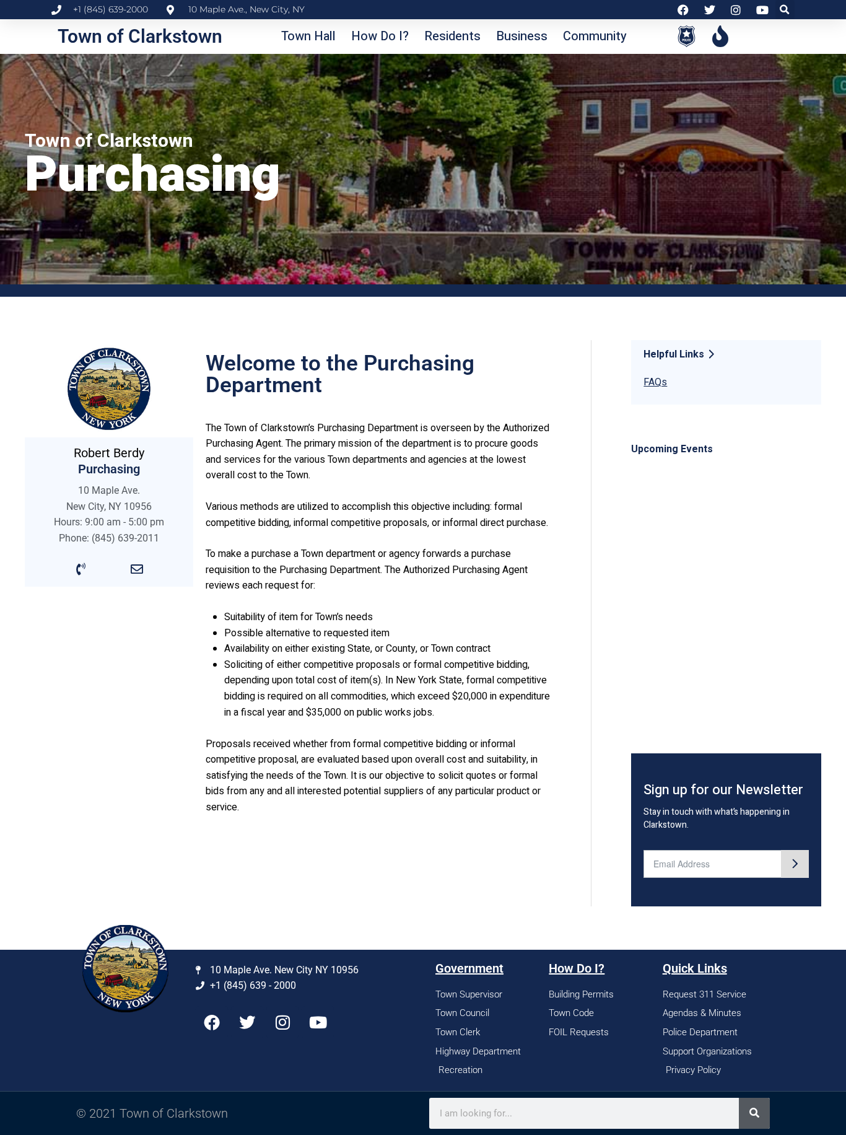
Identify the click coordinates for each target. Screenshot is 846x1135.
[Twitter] (247, 1022)
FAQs (655, 382)
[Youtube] (318, 1022)
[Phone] (81, 569)
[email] (137, 569)
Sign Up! (795, 864)
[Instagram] (282, 1022)
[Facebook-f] (212, 1022)
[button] (785, 9)
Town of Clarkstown (140, 36)
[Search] (754, 1113)
